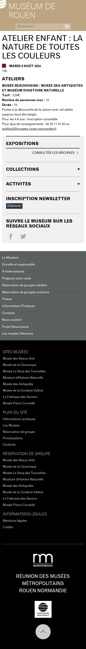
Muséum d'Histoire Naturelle (23, 377)
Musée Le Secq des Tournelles (24, 371)
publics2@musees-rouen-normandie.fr (29, 128)
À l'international (13, 271)
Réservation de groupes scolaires (25, 292)
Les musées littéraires (17, 333)
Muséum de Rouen (31, 11)
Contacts (8, 313)
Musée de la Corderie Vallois (23, 390)
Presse (7, 299)
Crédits (8, 527)
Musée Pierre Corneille (19, 403)
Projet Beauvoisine (15, 326)
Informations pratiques (19, 419)
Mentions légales (15, 520)
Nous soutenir (12, 319)
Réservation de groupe (19, 431)
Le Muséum (10, 257)
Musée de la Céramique (19, 365)
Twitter (23, 237)
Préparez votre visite (16, 278)
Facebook (10, 237)
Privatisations (13, 438)
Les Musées (11, 425)
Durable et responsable (18, 264)
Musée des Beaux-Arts (19, 358)
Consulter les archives (53, 152)
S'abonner (14, 205)
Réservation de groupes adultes (24, 285)
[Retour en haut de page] (43, 631)
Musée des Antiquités (18, 384)
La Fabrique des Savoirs (20, 397)
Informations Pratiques (18, 306)
